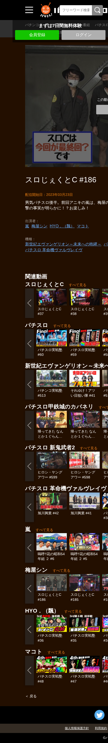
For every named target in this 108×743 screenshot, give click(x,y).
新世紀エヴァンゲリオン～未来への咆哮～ (63, 244)
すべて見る (77, 285)
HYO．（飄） (62, 226)
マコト (83, 226)
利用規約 (101, 728)
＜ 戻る (31, 696)
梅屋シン (39, 226)
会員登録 (37, 35)
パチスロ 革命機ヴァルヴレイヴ (53, 250)
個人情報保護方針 (77, 728)
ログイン (84, 35)
